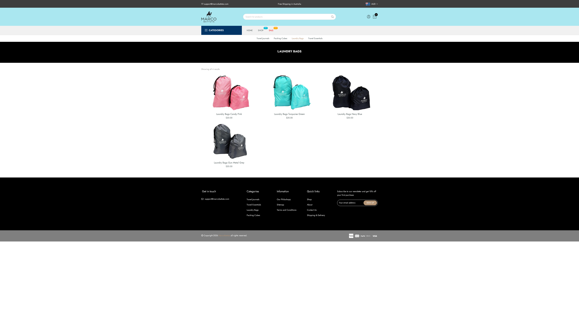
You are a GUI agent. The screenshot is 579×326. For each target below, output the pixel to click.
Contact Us (312, 209)
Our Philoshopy (284, 199)
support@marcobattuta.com (217, 198)
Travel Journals (263, 38)
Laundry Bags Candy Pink (229, 114)
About (309, 204)
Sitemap (280, 204)
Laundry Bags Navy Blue (350, 114)
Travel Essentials (315, 38)
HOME (250, 30)
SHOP (261, 30)
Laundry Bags (298, 38)
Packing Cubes (280, 38)
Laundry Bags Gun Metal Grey (229, 162)
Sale (271, 30)
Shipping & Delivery (316, 215)
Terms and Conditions (286, 209)
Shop (309, 199)
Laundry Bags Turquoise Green (289, 114)
